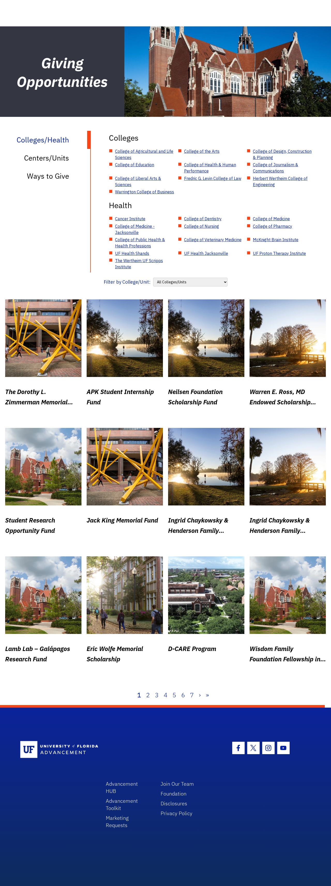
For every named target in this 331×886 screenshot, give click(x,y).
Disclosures (174, 803)
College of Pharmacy (272, 226)
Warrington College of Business (144, 191)
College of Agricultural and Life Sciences (144, 154)
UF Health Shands (132, 253)
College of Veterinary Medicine (213, 239)
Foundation (173, 793)
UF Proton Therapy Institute (279, 253)
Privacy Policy (176, 813)
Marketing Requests (117, 821)
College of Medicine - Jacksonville (135, 229)
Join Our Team (177, 783)
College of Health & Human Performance (210, 167)
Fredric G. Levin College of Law (212, 178)
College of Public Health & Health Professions (140, 242)
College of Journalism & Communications (275, 167)
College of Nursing (201, 226)
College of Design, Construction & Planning (282, 154)
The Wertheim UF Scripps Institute (139, 263)
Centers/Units (46, 158)
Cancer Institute (130, 218)
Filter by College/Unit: (127, 282)
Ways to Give (48, 176)
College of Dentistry (203, 218)
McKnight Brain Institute (275, 239)
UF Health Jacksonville (206, 253)
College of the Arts (202, 151)
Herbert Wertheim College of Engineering (280, 181)
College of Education (134, 164)
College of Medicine (271, 218)
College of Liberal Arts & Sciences (138, 181)
